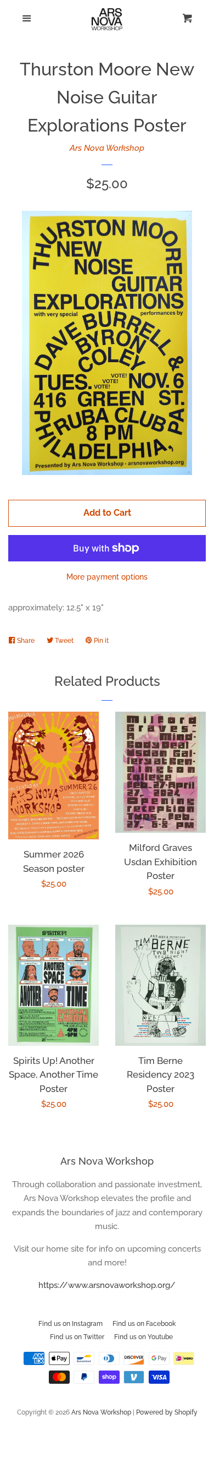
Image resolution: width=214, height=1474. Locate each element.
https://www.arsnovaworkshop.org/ (107, 1285)
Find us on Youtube (143, 1337)
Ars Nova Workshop (107, 148)
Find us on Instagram (70, 1324)
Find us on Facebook (144, 1324)
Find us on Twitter (77, 1337)
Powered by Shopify (167, 1412)
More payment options (107, 576)
